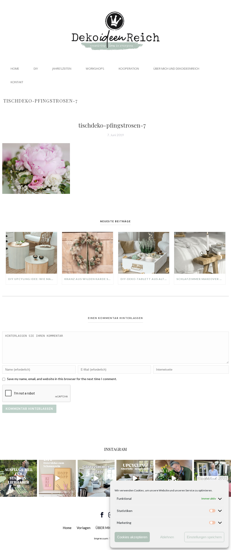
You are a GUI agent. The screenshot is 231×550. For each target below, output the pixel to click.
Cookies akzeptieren (132, 537)
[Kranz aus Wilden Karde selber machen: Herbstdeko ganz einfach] (87, 253)
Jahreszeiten (61, 68)
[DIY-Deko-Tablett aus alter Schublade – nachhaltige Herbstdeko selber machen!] (143, 253)
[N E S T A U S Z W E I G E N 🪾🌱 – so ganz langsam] (173, 478)
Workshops (95, 68)
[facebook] (102, 515)
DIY (36, 68)
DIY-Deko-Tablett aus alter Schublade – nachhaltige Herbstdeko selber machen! (144, 279)
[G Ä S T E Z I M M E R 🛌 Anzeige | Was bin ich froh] (96, 478)
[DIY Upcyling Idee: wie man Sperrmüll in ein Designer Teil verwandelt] (31, 253)
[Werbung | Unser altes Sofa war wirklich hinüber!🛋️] (134, 478)
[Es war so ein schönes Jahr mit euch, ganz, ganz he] (212, 478)
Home (15, 68)
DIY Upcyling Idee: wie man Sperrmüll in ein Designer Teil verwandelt (32, 279)
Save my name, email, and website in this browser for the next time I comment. (62, 379)
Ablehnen (167, 537)
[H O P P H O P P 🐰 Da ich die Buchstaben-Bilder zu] (57, 478)
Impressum (101, 538)
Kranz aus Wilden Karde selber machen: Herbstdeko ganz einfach (88, 279)
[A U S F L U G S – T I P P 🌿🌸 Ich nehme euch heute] (18, 478)
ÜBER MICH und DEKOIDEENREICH (176, 68)
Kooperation (129, 68)
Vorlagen (83, 528)
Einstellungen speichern (204, 537)
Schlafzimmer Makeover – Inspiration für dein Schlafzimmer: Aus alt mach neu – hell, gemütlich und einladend (200, 279)
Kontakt (17, 82)
